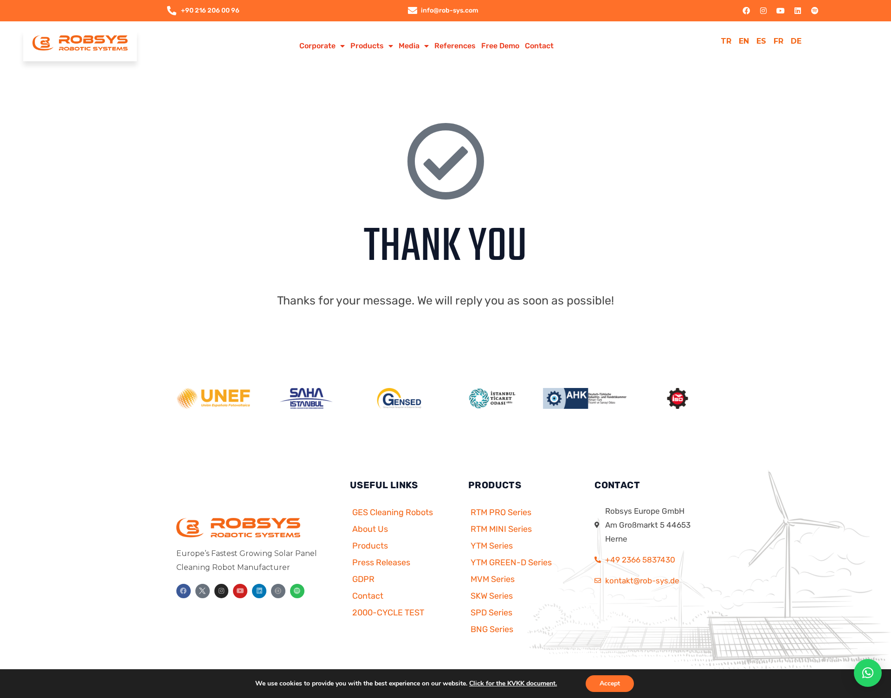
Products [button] (367, 45)
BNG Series (492, 629)
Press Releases (381, 562)
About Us (370, 529)
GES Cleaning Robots (392, 512)
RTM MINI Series (501, 529)
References (455, 45)
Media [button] (409, 45)
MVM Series (493, 579)
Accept (610, 683)
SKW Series (492, 596)
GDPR (363, 579)
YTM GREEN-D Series (511, 562)
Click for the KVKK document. (513, 683)
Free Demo (500, 45)
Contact (539, 45)
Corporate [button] (317, 45)
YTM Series (492, 546)
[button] (868, 673)
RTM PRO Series (501, 512)
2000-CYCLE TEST (388, 613)
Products (370, 546)
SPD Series (491, 613)
